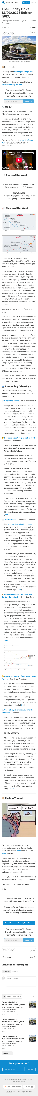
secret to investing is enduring (20, 524)
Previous (8, 957)
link (28, 433)
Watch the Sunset (12, 401)
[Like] (4, 33)
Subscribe (26, 3)
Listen (34, 27)
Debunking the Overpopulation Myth (19, 438)
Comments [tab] (6, 971)
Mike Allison (11, 1011)
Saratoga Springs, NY (23, 72)
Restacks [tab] (15, 971)
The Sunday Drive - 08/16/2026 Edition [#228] (13, 1037)
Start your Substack (14, 1087)
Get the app (29, 1087)
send (19, 851)
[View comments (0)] (8, 33)
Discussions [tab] (17, 996)
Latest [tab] (9, 996)
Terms (30, 1080)
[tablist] (10, 971)
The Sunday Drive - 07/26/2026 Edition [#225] (13, 1003)
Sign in (34, 3)
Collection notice (19, 1082)
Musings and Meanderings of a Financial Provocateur (12, 1008)
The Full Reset (10, 519)
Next (31, 957)
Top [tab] (4, 996)
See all (5, 1053)
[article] (19, 1008)
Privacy (24, 1080)
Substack (9, 1092)
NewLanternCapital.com (12, 85)
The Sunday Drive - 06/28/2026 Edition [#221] (13, 1020)
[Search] (34, 996)
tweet (4, 854)
